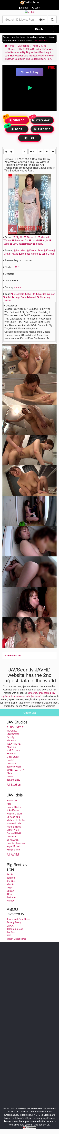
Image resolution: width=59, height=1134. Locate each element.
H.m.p (16, 267)
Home (10, 45)
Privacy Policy (14, 922)
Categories (23, 45)
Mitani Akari (13, 829)
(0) (33, 151)
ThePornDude (31, 2)
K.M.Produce (13, 750)
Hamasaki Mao (14, 823)
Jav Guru (11, 881)
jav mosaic (36, 696)
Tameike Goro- (14, 766)
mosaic (33, 297)
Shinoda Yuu (13, 816)
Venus (10, 776)
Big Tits (19, 237)
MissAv (39, 29)
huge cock (20, 297)
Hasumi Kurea (14, 807)
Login (37, 7)
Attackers (11, 747)
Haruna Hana (14, 826)
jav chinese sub (22, 696)
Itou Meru (21, 250)
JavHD (35, 240)
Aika (9, 803)
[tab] (12, 655)
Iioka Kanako (13, 810)
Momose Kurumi (30, 253)
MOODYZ (12, 730)
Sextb (10, 874)
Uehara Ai (12, 836)
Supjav (39, 243)
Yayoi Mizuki (13, 846)
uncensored (45, 692)
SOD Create (13, 733)
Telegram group (15, 928)
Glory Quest (13, 756)
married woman (46, 293)
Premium (11, 753)
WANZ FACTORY (15, 769)
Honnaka (11, 763)
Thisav (10, 894)
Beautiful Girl (21, 240)
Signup (24, 7)
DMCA (10, 925)
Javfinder (11, 897)
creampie (18, 293)
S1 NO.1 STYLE (15, 727)
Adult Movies (39, 45)
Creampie (31, 237)
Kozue (49, 250)
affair (8, 297)
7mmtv (10, 900)
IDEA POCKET (14, 743)
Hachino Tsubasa (16, 843)
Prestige (11, 737)
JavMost (17, 243)
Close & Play (30, 72)
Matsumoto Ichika (16, 820)
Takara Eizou (13, 779)
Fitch (9, 773)
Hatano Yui (12, 800)
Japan (17, 287)
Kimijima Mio (13, 849)
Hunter (10, 760)
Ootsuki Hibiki (14, 833)
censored (32, 692)
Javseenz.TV (40, 40)
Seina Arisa (13, 839)
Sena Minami (48, 253)
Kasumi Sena (36, 250)
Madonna (12, 740)
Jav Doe (11, 932)
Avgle (45, 240)
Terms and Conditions (18, 919)
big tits (31, 293)
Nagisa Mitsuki (14, 813)
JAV (9, 935)
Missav (28, 243)
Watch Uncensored (16, 938)
